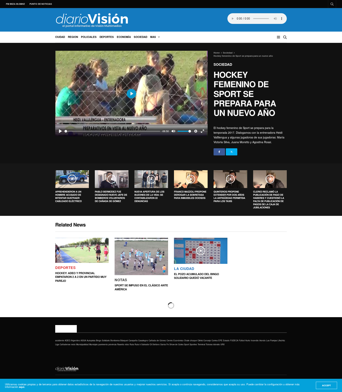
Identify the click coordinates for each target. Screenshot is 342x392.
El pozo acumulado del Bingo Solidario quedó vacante (196, 276)
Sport (186, 344)
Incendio (255, 340)
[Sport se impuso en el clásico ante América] (141, 256)
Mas (153, 37)
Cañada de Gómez (157, 340)
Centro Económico (175, 340)
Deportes (107, 37)
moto (73, 344)
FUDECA (234, 340)
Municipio (93, 344)
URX (222, 344)
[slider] (112, 131)
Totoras (209, 344)
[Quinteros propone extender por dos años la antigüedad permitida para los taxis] (230, 179)
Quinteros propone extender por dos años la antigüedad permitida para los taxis (229, 196)
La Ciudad (184, 268)
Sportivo (193, 344)
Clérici (200, 340)
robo (127, 344)
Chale (186, 340)
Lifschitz (281, 340)
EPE (220, 340)
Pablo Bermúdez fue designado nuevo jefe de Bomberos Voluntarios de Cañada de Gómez (111, 196)
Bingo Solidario (103, 340)
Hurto (247, 340)
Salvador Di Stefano (150, 344)
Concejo (207, 340)
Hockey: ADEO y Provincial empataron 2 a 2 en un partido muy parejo (80, 277)
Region (73, 37)
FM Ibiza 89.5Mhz (15, 3)
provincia (112, 344)
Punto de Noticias (40, 3)
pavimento (103, 344)
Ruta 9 (138, 344)
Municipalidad (82, 344)
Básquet (124, 340)
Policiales (89, 37)
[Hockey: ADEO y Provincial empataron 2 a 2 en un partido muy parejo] (82, 250)
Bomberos (115, 340)
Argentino (75, 340)
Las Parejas (271, 340)
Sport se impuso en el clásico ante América (141, 287)
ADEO (67, 340)
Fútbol (242, 340)
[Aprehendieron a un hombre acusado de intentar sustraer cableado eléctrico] (72, 179)
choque (193, 340)
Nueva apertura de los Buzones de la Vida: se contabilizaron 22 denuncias (149, 196)
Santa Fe (164, 344)
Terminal (201, 344)
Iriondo (262, 340)
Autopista (91, 340)
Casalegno (143, 340)
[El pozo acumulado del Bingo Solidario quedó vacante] (200, 251)
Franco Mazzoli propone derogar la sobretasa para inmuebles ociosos (190, 195)
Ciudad (60, 37)
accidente (59, 340)
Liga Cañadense (62, 344)
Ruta (132, 344)
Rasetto (120, 344)
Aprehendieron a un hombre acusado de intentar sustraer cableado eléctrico (68, 196)
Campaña (133, 340)
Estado (226, 340)
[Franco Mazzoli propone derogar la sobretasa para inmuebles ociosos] (191, 179)
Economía (124, 37)
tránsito (216, 344)
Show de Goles (176, 344)
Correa (215, 340)
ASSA (83, 340)
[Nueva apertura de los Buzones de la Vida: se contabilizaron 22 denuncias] (151, 179)
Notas (121, 280)
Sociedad (140, 37)
